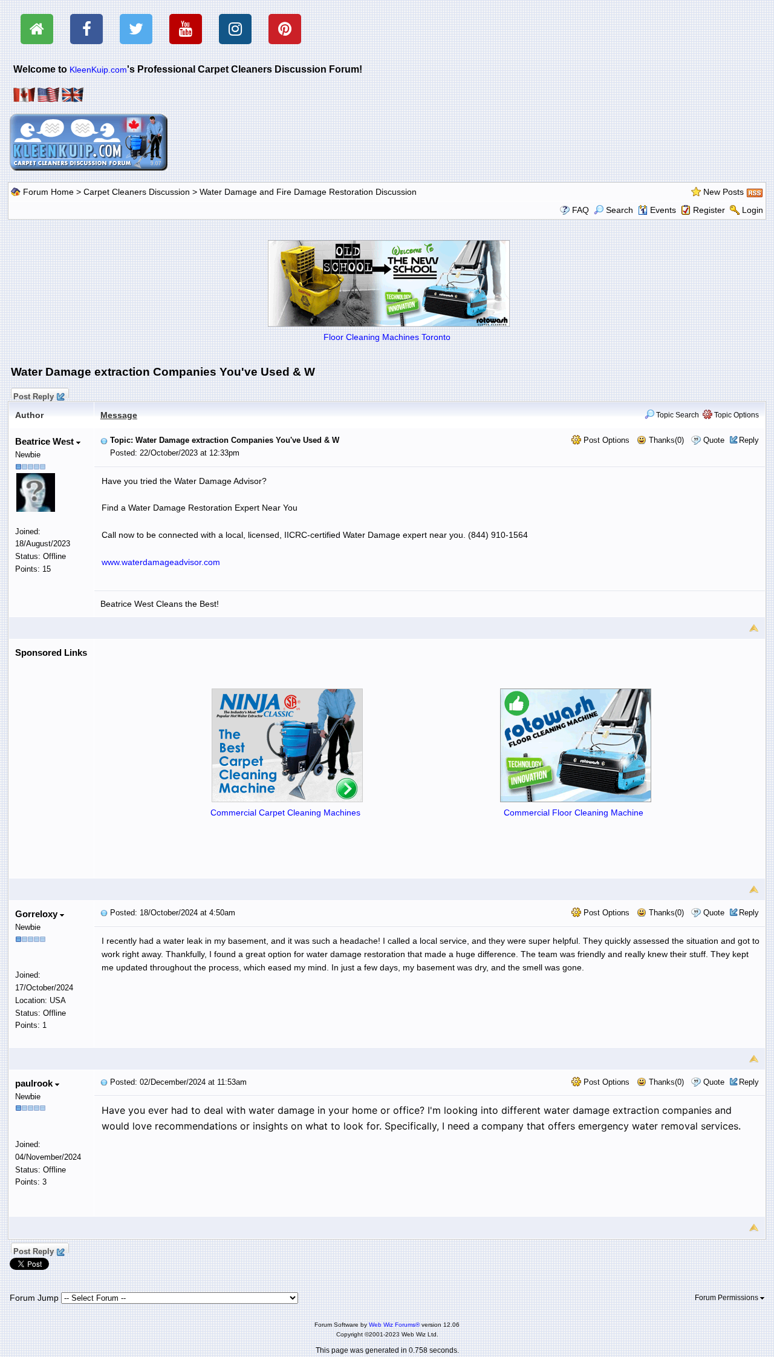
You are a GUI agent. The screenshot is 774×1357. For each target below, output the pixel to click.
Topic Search (676, 415)
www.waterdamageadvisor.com (161, 562)
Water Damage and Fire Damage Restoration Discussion (308, 192)
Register (709, 210)
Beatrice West (45, 441)
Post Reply (33, 395)
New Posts (723, 192)
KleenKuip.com (98, 69)
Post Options (605, 440)
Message (118, 415)
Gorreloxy (37, 914)
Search (619, 210)
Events (663, 210)
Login (752, 210)
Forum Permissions (727, 1297)
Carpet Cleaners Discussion (136, 192)
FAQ (580, 210)
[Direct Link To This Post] (104, 440)
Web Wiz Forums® (394, 1324)
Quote (713, 440)
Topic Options (735, 415)
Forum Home (48, 192)
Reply (749, 440)
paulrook (35, 1083)
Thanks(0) (665, 440)
